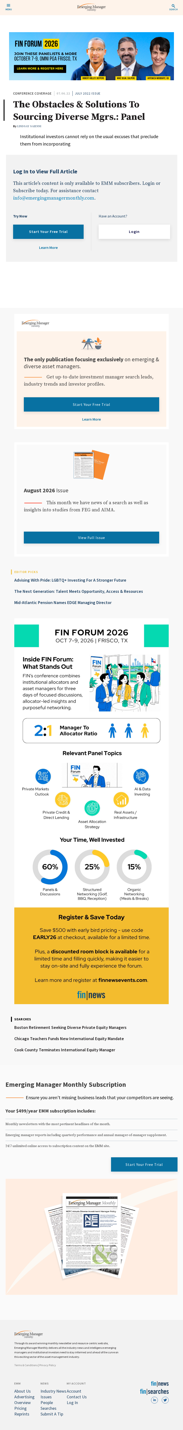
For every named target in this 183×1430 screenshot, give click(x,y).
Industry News (53, 1391)
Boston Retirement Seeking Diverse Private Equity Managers (70, 1027)
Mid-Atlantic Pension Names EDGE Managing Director (63, 602)
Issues (46, 1397)
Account (74, 1391)
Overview (22, 1402)
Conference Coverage (32, 93)
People (47, 1402)
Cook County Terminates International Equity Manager (64, 1049)
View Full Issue (91, 537)
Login (134, 231)
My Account (76, 1383)
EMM (17, 1383)
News (45, 1383)
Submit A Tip (52, 1414)
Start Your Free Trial (48, 231)
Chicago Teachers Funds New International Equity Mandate (69, 1038)
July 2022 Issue (88, 93)
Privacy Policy (47, 1365)
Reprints (21, 1414)
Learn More (48, 247)
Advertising (24, 1397)
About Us (22, 1391)
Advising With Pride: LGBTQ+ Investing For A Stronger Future (70, 580)
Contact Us (77, 1397)
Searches (48, 1408)
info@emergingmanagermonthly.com (53, 198)
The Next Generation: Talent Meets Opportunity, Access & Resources (78, 591)
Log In (72, 1402)
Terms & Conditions (26, 1365)
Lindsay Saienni (29, 126)
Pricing (20, 1408)
